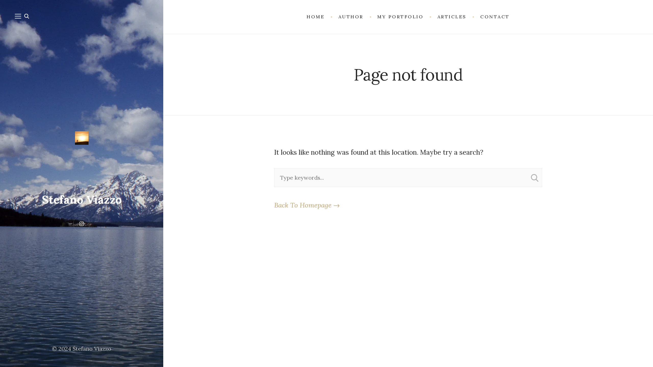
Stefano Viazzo (82, 199)
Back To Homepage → (307, 205)
